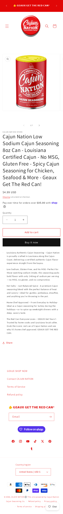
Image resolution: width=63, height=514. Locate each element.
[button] (7, 26)
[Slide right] (39, 125)
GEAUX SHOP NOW (17, 371)
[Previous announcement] (6, 6)
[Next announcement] (56, 6)
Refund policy (15, 394)
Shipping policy (42, 506)
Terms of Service (16, 386)
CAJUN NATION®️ (19, 497)
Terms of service (24, 506)
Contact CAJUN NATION (20, 378)
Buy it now (31, 242)
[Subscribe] (50, 417)
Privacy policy (50, 501)
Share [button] (9, 342)
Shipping (6, 197)
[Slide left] (24, 125)
